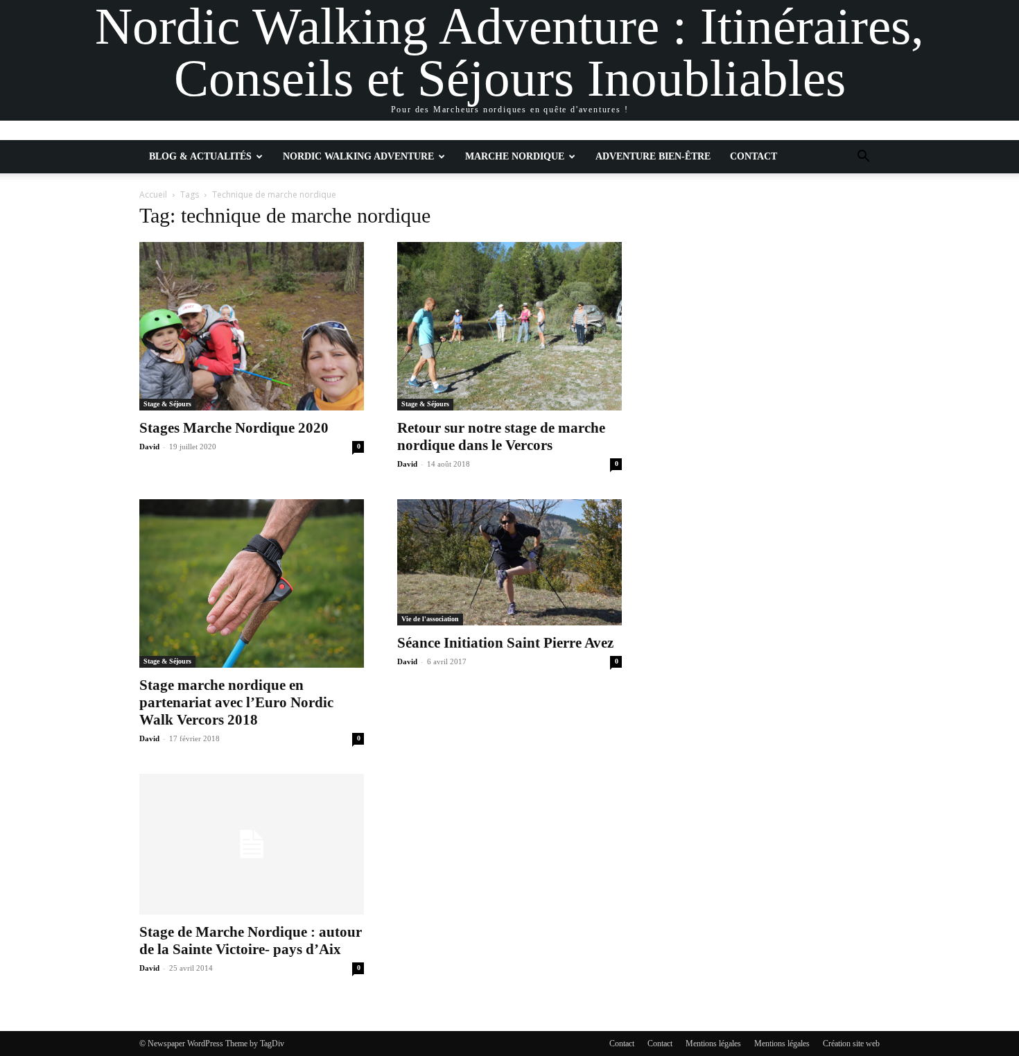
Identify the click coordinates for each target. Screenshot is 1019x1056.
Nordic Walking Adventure (358, 156)
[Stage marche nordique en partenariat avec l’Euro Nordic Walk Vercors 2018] (251, 583)
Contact (753, 156)
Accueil (153, 194)
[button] (863, 157)
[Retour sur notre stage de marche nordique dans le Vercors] (509, 326)
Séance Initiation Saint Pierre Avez (505, 642)
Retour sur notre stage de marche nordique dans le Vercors (501, 436)
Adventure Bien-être (653, 156)
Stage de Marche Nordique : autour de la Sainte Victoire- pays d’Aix (250, 941)
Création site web (851, 1043)
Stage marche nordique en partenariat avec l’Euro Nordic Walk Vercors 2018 (236, 702)
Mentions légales (713, 1043)
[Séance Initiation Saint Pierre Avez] (509, 562)
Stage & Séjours (167, 404)
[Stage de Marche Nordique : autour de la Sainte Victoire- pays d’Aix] (251, 844)
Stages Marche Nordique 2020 (234, 427)
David (149, 446)
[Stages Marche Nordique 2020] (251, 326)
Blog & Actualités (200, 156)
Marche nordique (514, 156)
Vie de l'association (430, 619)
